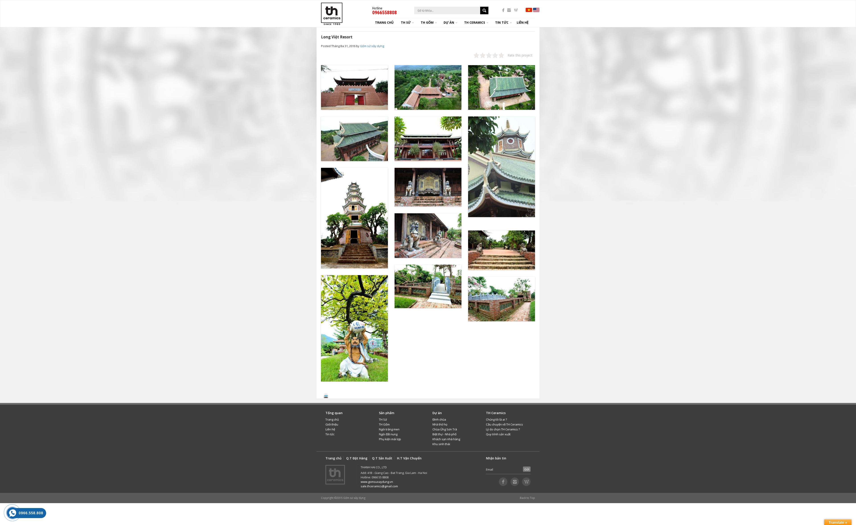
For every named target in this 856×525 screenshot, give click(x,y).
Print (326, 395)
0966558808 (384, 12)
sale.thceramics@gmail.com (379, 486)
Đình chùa (439, 419)
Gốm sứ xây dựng (372, 46)
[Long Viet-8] (501, 166)
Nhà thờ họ (439, 424)
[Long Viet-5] (428, 138)
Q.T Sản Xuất (382, 458)
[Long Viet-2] (428, 87)
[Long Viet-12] (428, 187)
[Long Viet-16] (501, 299)
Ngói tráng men (389, 429)
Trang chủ (384, 22)
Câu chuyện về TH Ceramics (504, 424)
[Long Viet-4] (354, 138)
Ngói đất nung (388, 434)
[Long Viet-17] (354, 87)
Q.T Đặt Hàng (356, 458)
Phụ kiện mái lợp (390, 439)
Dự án (449, 22)
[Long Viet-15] (428, 286)
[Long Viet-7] (501, 250)
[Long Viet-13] (428, 235)
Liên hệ (523, 22)
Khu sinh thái (441, 444)
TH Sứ (383, 419)
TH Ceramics (474, 22)
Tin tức (329, 434)
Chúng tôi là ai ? (496, 419)
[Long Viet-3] (501, 87)
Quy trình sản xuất (498, 434)
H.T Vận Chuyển (409, 458)
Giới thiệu (331, 424)
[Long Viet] (354, 218)
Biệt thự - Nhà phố (444, 434)
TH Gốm (384, 424)
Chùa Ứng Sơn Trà (444, 429)
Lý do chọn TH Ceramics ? (503, 429)
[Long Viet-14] (354, 328)
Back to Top (527, 498)
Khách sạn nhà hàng (446, 439)
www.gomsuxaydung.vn (377, 482)
